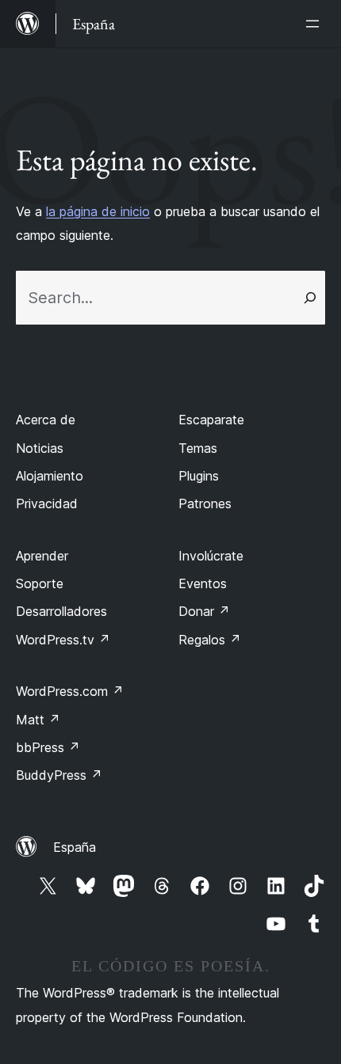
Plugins (198, 476)
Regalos (209, 640)
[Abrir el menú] (315, 24)
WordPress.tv (63, 640)
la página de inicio (98, 211)
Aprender (42, 556)
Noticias (39, 448)
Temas (197, 448)
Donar (204, 611)
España (74, 847)
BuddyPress (59, 775)
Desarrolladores (61, 611)
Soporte (39, 583)
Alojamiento (49, 476)
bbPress (48, 747)
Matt (38, 720)
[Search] (310, 297)
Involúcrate (210, 556)
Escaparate (211, 420)
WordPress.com (70, 691)
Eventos (202, 583)
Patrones (205, 503)
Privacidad (47, 503)
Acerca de (45, 420)
